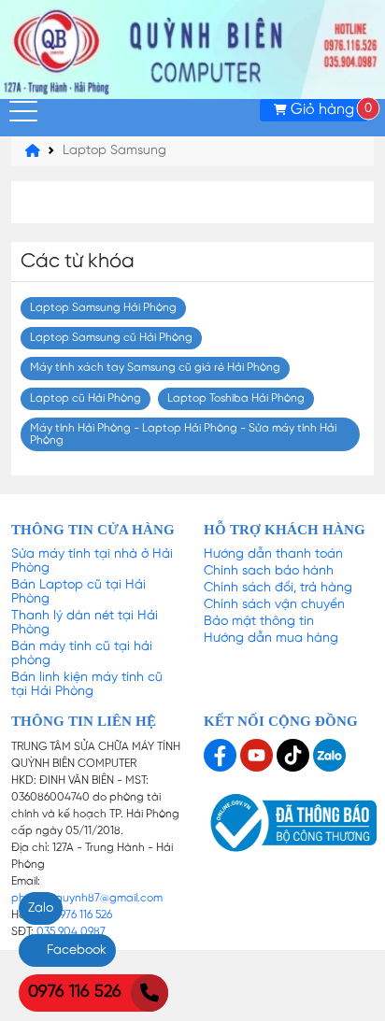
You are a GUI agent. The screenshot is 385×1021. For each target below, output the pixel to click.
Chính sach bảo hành (269, 571)
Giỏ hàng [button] (327, 110)
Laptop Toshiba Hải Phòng (236, 398)
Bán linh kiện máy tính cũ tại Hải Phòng (87, 685)
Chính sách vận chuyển (274, 605)
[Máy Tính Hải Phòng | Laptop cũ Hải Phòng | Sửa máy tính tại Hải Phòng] (192, 49)
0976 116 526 (82, 915)
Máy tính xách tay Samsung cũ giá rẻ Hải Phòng (155, 368)
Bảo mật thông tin (259, 622)
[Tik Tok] (295, 755)
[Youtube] (258, 755)
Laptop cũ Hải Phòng (85, 398)
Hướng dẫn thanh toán (273, 554)
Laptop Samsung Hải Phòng (103, 308)
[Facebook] (222, 755)
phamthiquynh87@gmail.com (87, 898)
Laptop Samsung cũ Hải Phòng (111, 338)
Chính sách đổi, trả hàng (278, 588)
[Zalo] (329, 755)
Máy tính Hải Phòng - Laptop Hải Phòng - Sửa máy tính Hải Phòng (183, 434)
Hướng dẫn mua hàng (271, 638)
